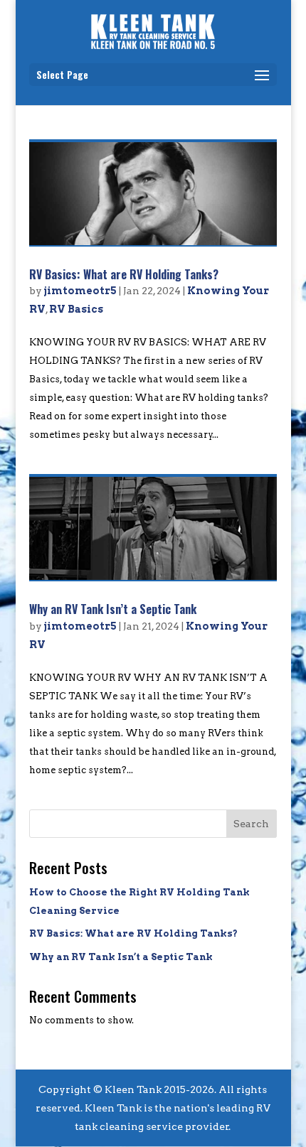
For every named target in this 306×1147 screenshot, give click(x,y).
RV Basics (76, 309)
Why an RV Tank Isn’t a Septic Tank (112, 609)
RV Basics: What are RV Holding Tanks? (123, 274)
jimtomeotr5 (80, 290)
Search (251, 823)
